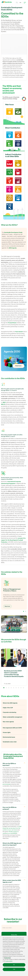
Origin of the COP (8, 707)
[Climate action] (18, 111)
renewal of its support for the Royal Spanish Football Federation (13, 540)
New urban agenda (8, 721)
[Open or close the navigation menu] (25, 2)
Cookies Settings (9, 961)
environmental (6, 784)
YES (14, 969)
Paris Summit (19, 331)
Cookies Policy (7, 957)
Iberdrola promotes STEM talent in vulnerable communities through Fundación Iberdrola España (13, 673)
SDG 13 (3, 404)
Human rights (6, 732)
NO (14, 964)
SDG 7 (4, 402)
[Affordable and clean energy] (9, 111)
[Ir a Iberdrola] (7, 2)
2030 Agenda (12, 248)
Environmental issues (9, 737)
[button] (23, 611)
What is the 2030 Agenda (10, 703)
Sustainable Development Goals (13, 232)
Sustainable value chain (10, 742)
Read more (18, 365)
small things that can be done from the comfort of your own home (12, 828)
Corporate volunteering (9, 712)
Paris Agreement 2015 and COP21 (12, 728)
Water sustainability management (12, 717)
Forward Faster (12, 322)
